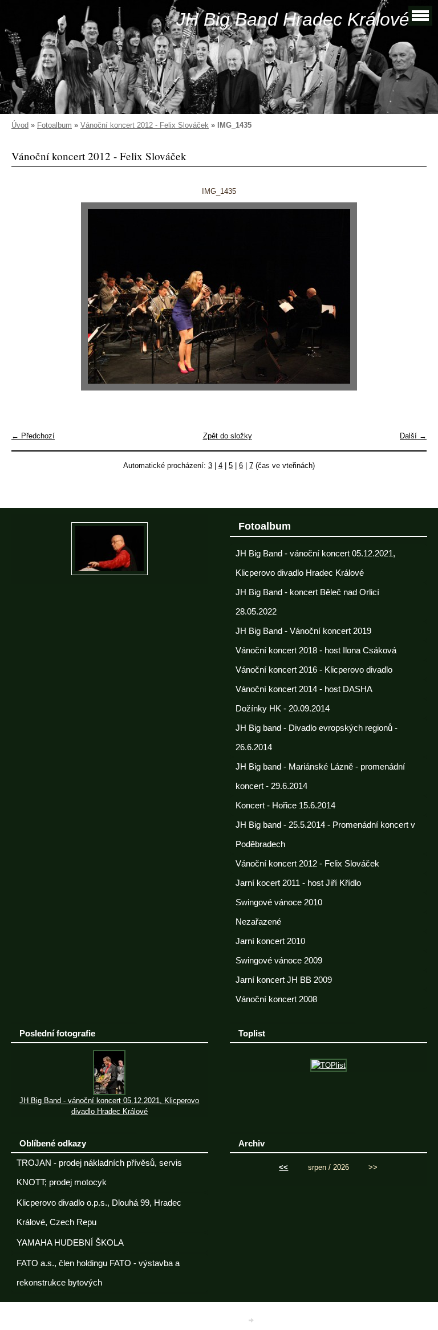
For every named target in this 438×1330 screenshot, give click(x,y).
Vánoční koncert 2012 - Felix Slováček (144, 125)
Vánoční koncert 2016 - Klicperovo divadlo (314, 669)
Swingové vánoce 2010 (279, 902)
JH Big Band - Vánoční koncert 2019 (303, 631)
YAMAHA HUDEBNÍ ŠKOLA (70, 1242)
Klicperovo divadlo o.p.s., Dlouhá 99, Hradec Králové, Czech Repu (99, 1212)
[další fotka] (408, 296)
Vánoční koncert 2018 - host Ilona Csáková (316, 650)
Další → (413, 436)
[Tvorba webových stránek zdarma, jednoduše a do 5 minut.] (252, 1320)
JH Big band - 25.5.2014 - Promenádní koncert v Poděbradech (325, 834)
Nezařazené (258, 921)
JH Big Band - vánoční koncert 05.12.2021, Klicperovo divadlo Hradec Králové (315, 563)
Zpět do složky (227, 436)
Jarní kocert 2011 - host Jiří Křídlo (298, 883)
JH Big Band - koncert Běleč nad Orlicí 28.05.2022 (307, 602)
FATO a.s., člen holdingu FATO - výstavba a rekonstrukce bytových (98, 1273)
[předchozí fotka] (30, 296)
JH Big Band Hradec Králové (292, 19)
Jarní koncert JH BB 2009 (284, 980)
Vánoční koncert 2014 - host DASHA (304, 689)
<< (283, 1167)
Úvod (20, 125)
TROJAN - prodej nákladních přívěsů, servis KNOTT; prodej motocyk (99, 1172)
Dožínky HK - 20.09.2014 (283, 708)
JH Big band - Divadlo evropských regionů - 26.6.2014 (317, 737)
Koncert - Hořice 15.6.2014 (285, 805)
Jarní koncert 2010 (270, 941)
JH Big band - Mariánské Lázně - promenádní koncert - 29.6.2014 (320, 776)
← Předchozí (33, 436)
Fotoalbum (54, 125)
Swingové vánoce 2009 (279, 960)
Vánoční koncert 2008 (276, 999)
